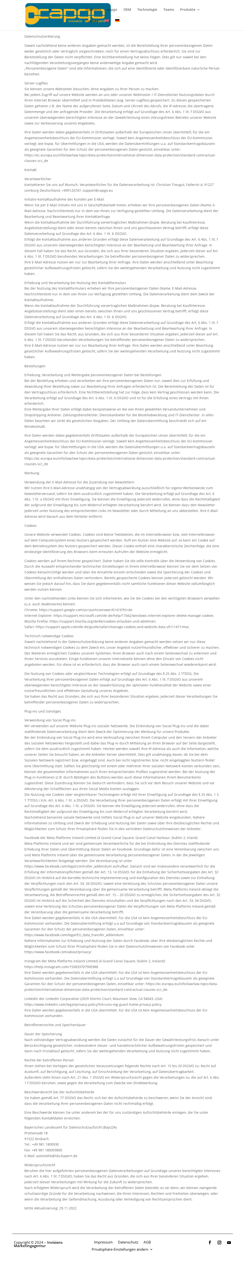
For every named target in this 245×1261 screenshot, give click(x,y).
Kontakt (91, 21)
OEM (127, 10)
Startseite (93, 10)
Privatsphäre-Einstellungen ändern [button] (120, 1249)
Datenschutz (128, 1242)
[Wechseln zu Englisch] (107, 24)
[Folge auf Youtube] (229, 1242)
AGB (147, 1242)
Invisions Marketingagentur (38, 1244)
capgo (112, 10)
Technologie (147, 10)
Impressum (103, 1242)
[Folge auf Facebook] (210, 1242)
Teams (168, 10)
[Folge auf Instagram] (219, 1242)
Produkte (187, 10)
